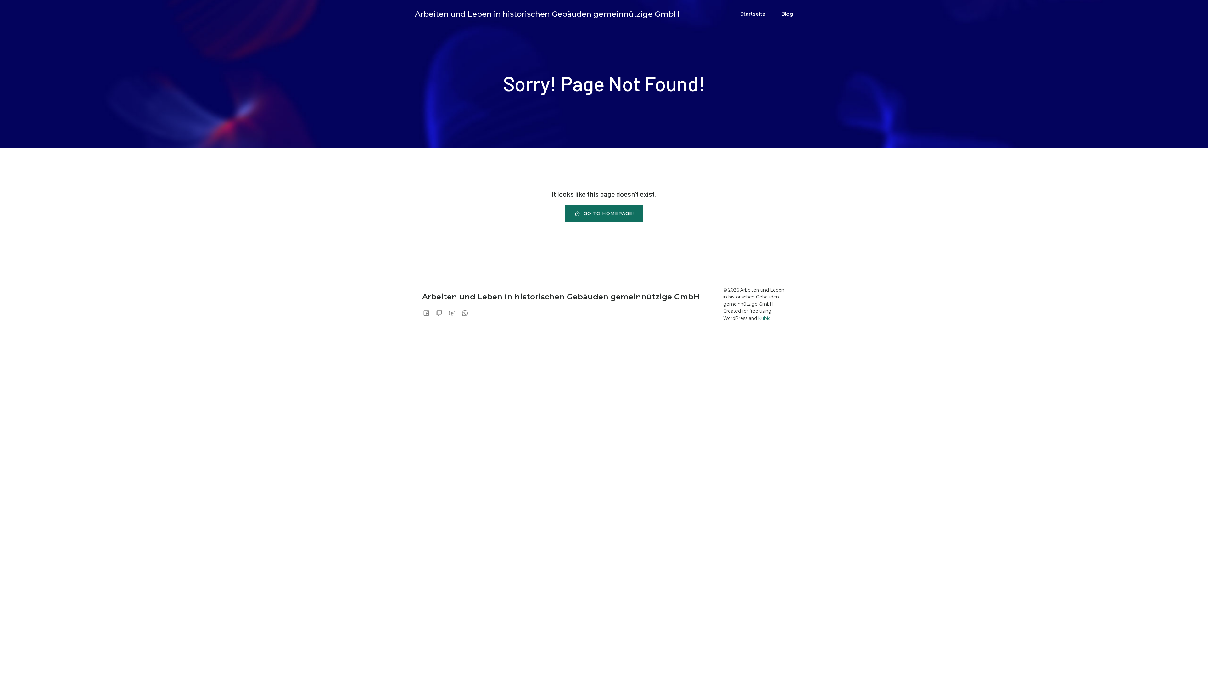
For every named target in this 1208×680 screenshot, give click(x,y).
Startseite (752, 14)
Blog (787, 14)
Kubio (764, 318)
